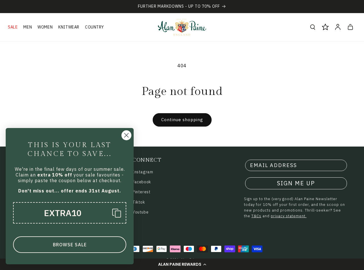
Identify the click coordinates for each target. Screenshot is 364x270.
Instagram (143, 171)
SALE (13, 27)
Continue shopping (182, 119)
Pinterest (141, 191)
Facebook (142, 181)
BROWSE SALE (70, 244)
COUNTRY (94, 27)
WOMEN (45, 27)
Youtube (140, 212)
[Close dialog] (126, 135)
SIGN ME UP (296, 183)
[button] (182, 264)
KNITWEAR (68, 27)
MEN (27, 27)
